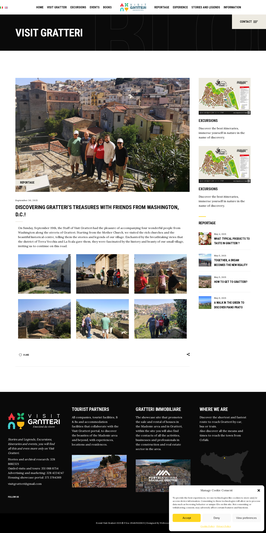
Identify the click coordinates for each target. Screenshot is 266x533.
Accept (187, 517)
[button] (259, 490)
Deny (217, 517)
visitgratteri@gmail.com (25, 484)
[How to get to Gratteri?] (205, 281)
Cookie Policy (207, 526)
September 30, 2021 (26, 200)
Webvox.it (164, 523)
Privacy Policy (223, 526)
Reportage (27, 182)
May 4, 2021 (220, 234)
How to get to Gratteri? (230, 282)
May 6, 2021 (220, 298)
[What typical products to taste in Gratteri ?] (205, 238)
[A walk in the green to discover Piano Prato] (205, 302)
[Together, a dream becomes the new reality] (205, 260)
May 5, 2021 (220, 255)
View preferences (246, 517)
